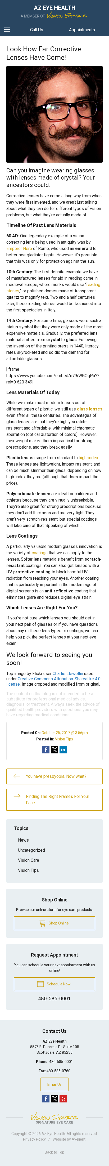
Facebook (45, 1098)
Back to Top (54, 1152)
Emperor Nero (19, 248)
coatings (40, 552)
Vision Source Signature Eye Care (54, 1117)
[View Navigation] (9, 30)
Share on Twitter (54, 749)
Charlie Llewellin (68, 673)
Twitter (54, 1098)
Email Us (54, 1084)
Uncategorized (31, 850)
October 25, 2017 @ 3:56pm (65, 733)
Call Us (36, 29)
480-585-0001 (61, 1062)
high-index (88, 457)
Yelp (63, 1098)
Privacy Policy (34, 1139)
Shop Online (58, 923)
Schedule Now (58, 984)
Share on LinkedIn (63, 749)
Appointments (82, 29)
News (23, 840)
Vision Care (28, 860)
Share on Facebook (45, 749)
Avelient (78, 1139)
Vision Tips (64, 739)
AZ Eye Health (53, 1134)
